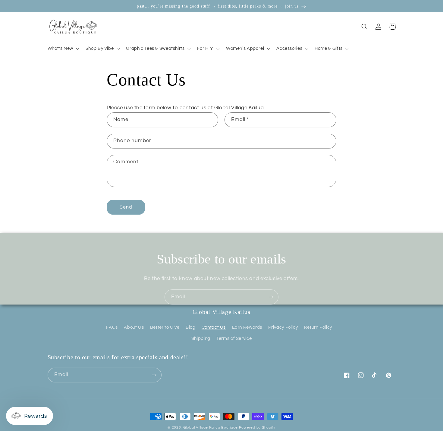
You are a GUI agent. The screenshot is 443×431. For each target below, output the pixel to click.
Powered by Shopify (257, 427)
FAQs (112, 327)
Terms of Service (234, 338)
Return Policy (318, 327)
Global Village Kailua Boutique (210, 427)
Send (126, 207)
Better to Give (165, 327)
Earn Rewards (247, 327)
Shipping (200, 338)
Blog (191, 327)
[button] (63, 48)
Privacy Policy (283, 327)
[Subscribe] (271, 296)
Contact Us (214, 327)
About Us (134, 327)
